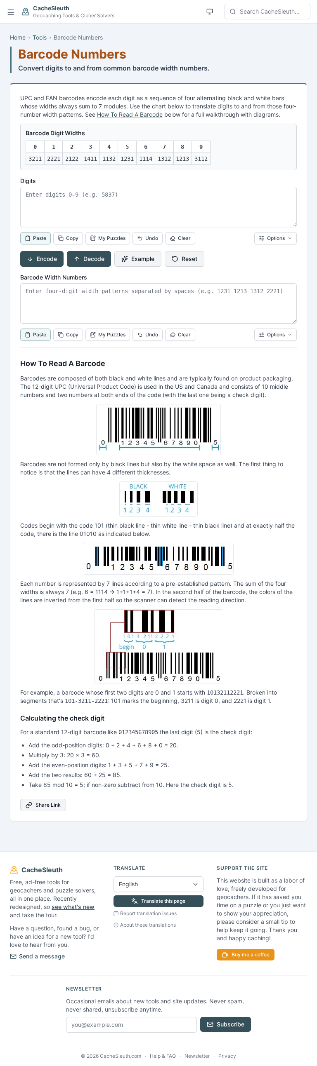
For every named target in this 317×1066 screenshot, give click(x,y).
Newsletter (197, 1056)
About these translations (148, 925)
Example (142, 258)
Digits (28, 180)
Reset (189, 258)
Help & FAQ (163, 1056)
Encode (47, 258)
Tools (40, 37)
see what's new (73, 906)
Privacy (227, 1056)
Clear (184, 238)
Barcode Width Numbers (53, 277)
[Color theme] (209, 11)
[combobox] (267, 11)
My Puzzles (111, 238)
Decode (93, 258)
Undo (151, 238)
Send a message (42, 956)
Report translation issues (148, 913)
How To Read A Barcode (130, 114)
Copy (72, 238)
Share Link (48, 805)
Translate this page (163, 901)
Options (276, 238)
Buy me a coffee (251, 954)
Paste (39, 238)
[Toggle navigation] (10, 11)
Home (18, 37)
